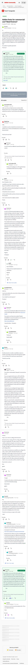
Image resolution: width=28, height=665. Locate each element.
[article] (14, 110)
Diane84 (5, 26)
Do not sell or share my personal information (10, 663)
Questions (4, 7)
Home (4, 5)
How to (4, 85)
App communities (10, 5)
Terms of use (13, 659)
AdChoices (22, 663)
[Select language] (19, 2)
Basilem (5, 347)
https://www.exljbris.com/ (9, 321)
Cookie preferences (6, 661)
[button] (2, 3)
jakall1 (5, 178)
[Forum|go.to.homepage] (10, 2)
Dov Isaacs (7, 52)
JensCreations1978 (8, 104)
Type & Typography (18, 5)
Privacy (18, 659)
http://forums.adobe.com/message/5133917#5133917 (14, 531)
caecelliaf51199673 (8, 287)
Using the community (6, 659)
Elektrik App (6, 121)
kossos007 (6, 496)
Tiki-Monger (8, 522)
